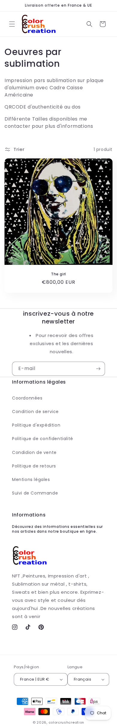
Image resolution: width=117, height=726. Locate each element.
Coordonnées (27, 398)
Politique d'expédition (36, 425)
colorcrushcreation (67, 722)
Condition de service (35, 412)
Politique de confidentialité (42, 439)
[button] (12, 24)
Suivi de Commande (35, 493)
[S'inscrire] (98, 369)
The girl (58, 274)
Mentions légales (31, 479)
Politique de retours (34, 466)
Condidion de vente (34, 452)
